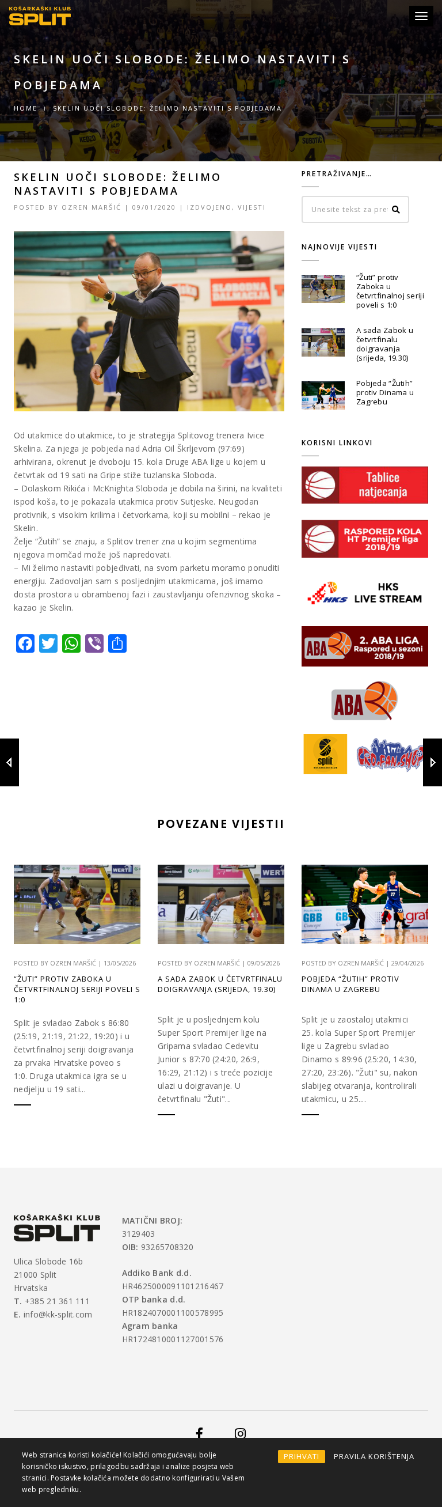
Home (25, 108)
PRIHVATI (301, 1456)
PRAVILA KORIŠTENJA (374, 1456)
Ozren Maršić (91, 207)
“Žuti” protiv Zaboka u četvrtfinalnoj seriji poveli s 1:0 (390, 290)
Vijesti (252, 207)
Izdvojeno (209, 207)
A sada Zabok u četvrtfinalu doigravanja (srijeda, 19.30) (384, 343)
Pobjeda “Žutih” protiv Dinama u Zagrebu (385, 392)
